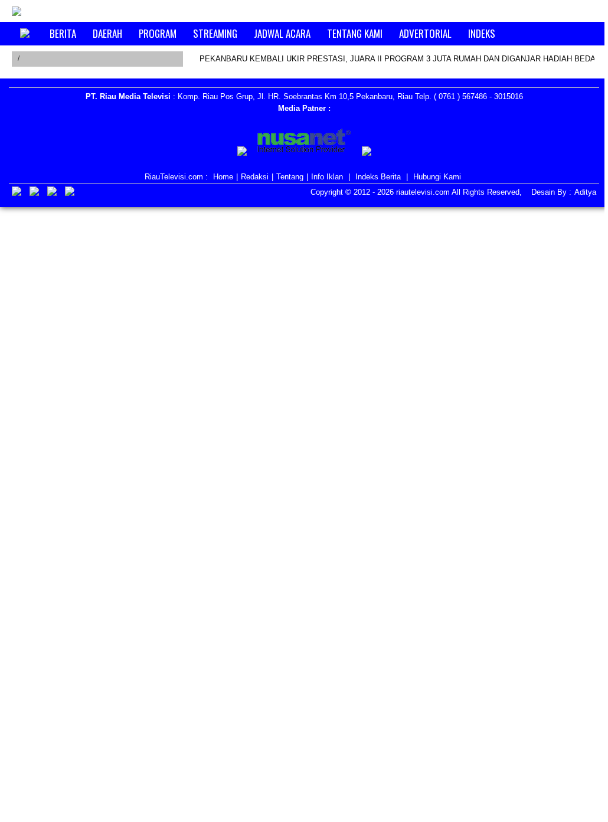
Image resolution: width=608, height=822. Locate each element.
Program (157, 33)
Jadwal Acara (282, 33)
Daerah (107, 33)
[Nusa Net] (304, 142)
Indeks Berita (378, 176)
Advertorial (425, 33)
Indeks (481, 33)
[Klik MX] (366, 152)
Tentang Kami (355, 33)
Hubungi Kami (437, 176)
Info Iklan (327, 176)
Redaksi (255, 176)
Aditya (585, 192)
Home (223, 176)
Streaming (215, 33)
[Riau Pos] (242, 152)
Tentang (289, 176)
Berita (63, 33)
